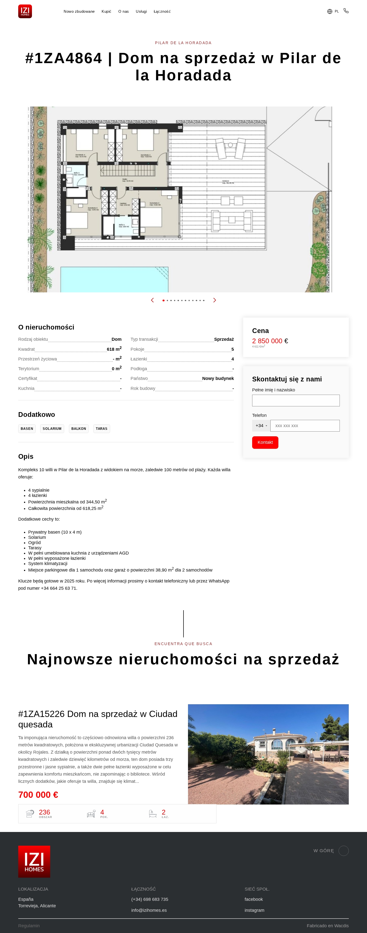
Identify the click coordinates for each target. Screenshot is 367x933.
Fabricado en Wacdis (328, 925)
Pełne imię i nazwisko (273, 389)
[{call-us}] (346, 11)
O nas (123, 11)
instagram (254, 910)
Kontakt (265, 442)
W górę (324, 850)
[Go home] (25, 11)
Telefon (259, 415)
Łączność (162, 11)
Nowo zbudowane (79, 11)
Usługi (141, 11)
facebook (254, 899)
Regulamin (29, 925)
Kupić (107, 11)
